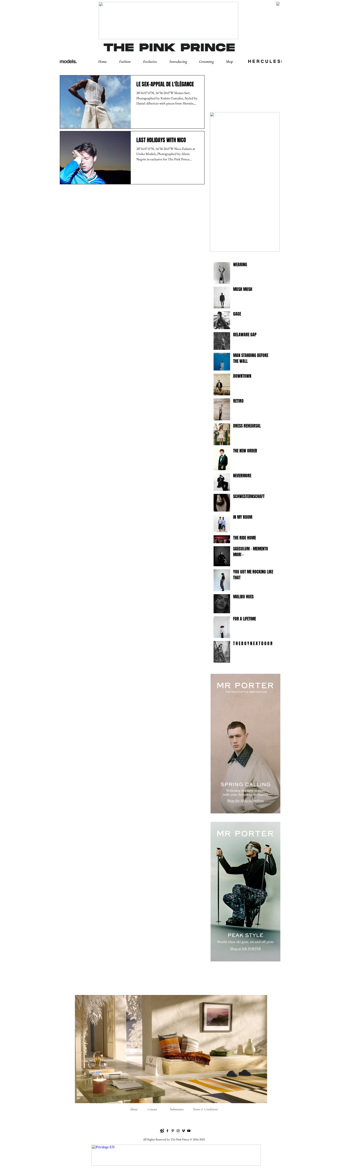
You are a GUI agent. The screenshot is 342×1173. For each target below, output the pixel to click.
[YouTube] (189, 1131)
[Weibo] (162, 1131)
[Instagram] (178, 1131)
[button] (129, 61)
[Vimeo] (183, 1131)
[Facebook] (167, 1131)
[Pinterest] (173, 1131)
